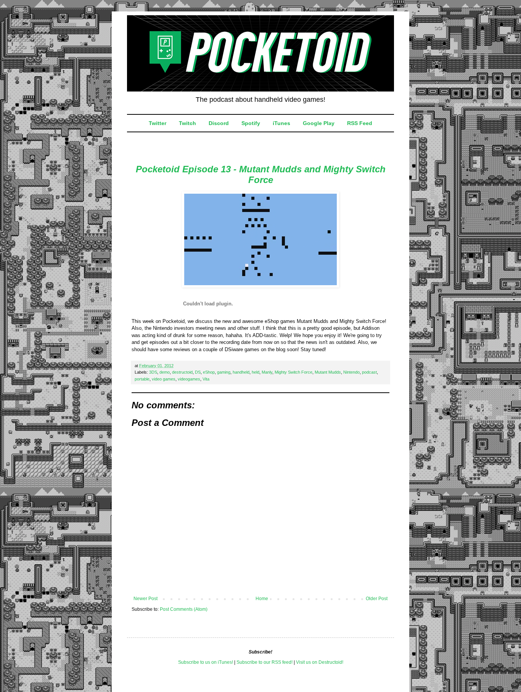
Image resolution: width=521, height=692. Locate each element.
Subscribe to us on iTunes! (205, 662)
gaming (223, 372)
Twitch (187, 123)
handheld (241, 372)
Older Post (377, 598)
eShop (209, 372)
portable (142, 379)
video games (163, 379)
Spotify (250, 123)
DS (198, 372)
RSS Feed (359, 123)
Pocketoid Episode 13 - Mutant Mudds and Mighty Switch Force (261, 174)
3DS (153, 372)
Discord (219, 123)
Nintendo (351, 372)
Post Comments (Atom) (183, 609)
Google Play (318, 123)
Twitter (157, 123)
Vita (206, 379)
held (255, 372)
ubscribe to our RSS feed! (266, 662)
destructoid (182, 372)
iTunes (281, 123)
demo (164, 372)
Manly (267, 372)
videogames (189, 379)
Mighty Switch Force (293, 372)
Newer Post (145, 598)
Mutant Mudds (328, 372)
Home (262, 598)
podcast (369, 372)
